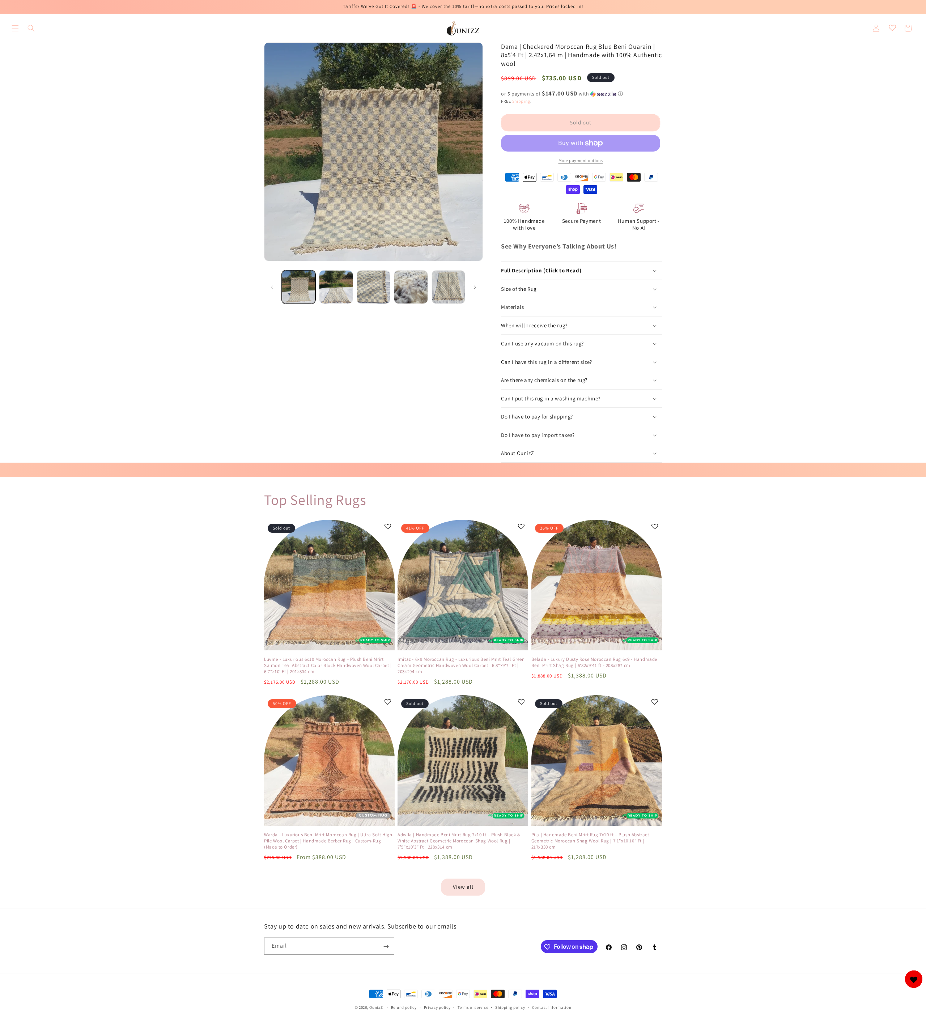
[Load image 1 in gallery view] (298, 287)
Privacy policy (437, 1007)
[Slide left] (272, 287)
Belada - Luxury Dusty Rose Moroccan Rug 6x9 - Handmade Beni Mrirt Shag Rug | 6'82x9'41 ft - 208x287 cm (594, 662)
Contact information (551, 1007)
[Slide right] (475, 287)
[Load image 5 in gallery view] (448, 287)
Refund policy (404, 1007)
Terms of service (473, 1007)
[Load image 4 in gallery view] (411, 287)
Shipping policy (510, 1007)
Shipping (521, 101)
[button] (15, 28)
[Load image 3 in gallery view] (373, 287)
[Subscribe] (386, 946)
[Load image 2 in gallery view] (336, 287)
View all (463, 886)
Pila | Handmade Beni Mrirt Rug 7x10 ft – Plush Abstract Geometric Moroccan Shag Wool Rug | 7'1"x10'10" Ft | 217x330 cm (590, 841)
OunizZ (376, 1007)
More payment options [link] (580, 160)
